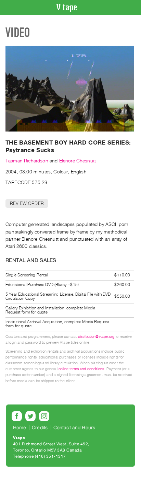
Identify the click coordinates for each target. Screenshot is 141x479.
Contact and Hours (74, 427)
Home (19, 427)
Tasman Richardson (26, 160)
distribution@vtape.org (96, 336)
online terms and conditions (81, 369)
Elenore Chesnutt (77, 160)
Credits (40, 427)
